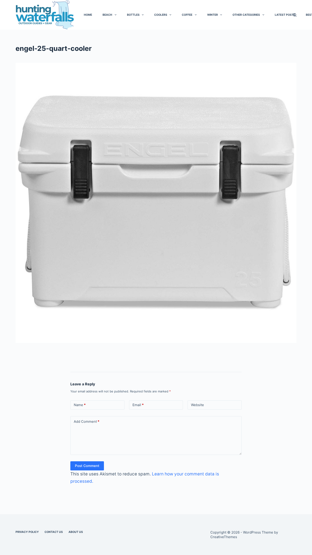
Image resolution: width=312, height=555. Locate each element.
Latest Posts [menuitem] (285, 14)
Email (138, 405)
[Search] (294, 15)
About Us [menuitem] (76, 532)
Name (80, 405)
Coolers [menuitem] (160, 14)
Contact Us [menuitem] (54, 532)
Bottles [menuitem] (133, 14)
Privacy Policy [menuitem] (27, 532)
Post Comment (87, 466)
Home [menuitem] (88, 14)
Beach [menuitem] (107, 14)
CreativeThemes (223, 537)
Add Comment (86, 421)
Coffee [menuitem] (187, 14)
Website (197, 405)
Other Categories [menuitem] (246, 14)
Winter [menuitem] (212, 14)
